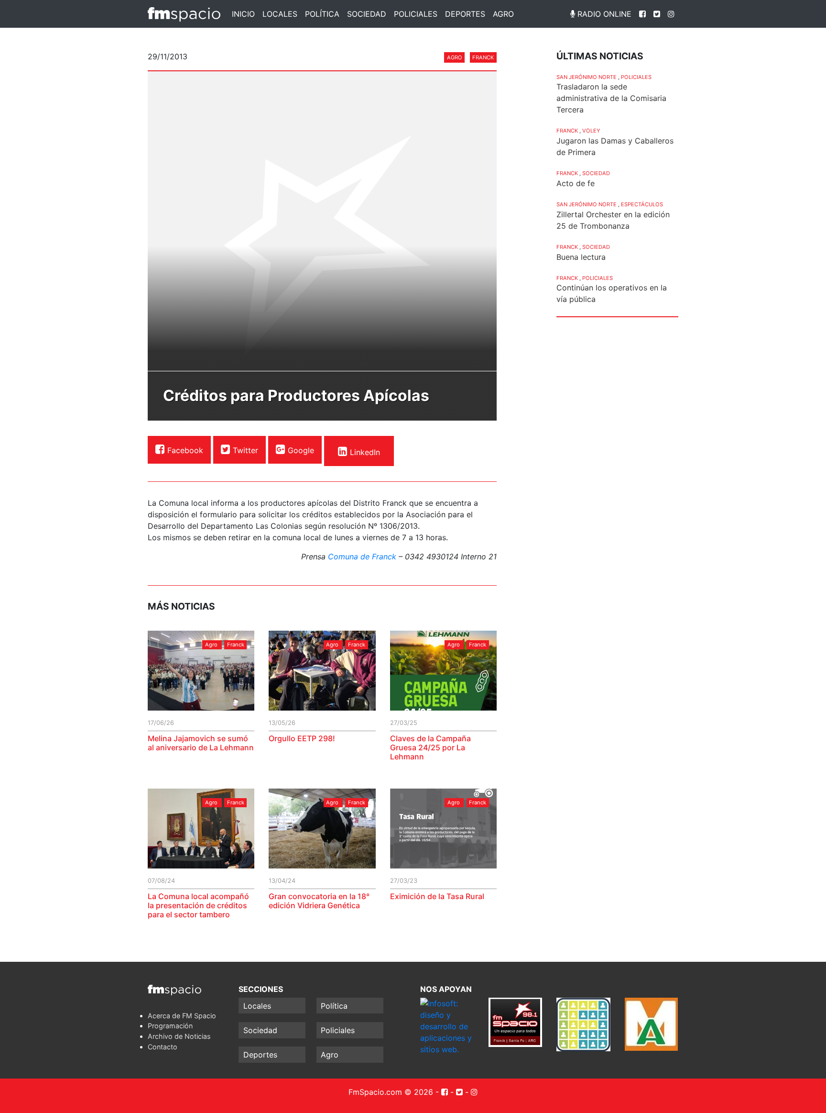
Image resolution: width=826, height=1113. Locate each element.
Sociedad (366, 14)
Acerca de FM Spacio (182, 1016)
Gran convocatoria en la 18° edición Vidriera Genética (319, 900)
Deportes (465, 14)
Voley (591, 130)
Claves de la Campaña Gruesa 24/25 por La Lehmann (430, 747)
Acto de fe (575, 183)
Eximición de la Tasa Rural (437, 896)
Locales (279, 14)
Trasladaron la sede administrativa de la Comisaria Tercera (611, 98)
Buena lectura (581, 257)
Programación (170, 1026)
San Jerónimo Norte (586, 77)
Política (322, 14)
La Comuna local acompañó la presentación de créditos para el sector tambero (198, 905)
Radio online (603, 14)
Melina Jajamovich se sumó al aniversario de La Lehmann (201, 743)
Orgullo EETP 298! (302, 738)
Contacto (162, 1047)
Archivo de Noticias (179, 1036)
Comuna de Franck (362, 556)
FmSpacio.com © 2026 (390, 1092)
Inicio (243, 14)
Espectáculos (642, 204)
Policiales (415, 14)
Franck (483, 57)
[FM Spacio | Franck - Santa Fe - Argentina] (184, 14)
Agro (503, 14)
